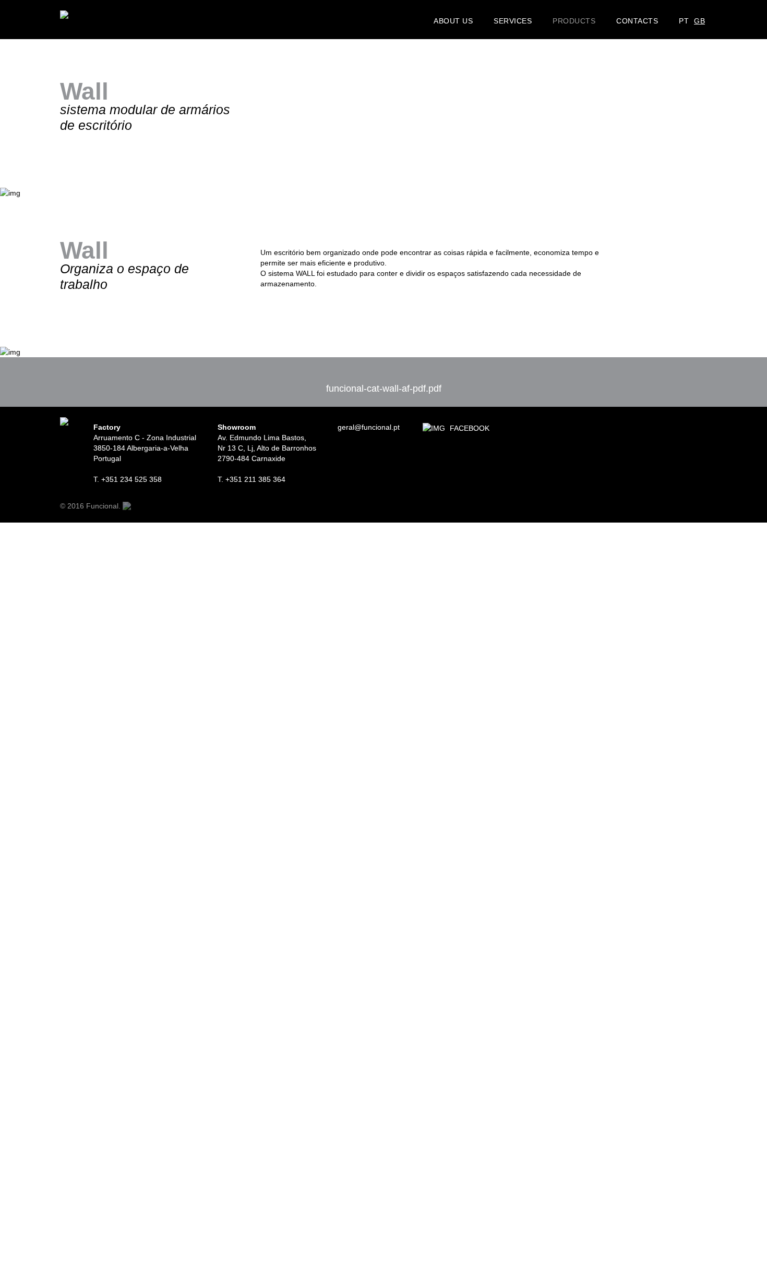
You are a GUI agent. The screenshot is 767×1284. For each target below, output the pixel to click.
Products (574, 20)
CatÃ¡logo (578, 58)
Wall (559, 41)
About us (453, 20)
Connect (565, 26)
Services (513, 20)
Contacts (637, 20)
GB (699, 21)
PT (684, 21)
